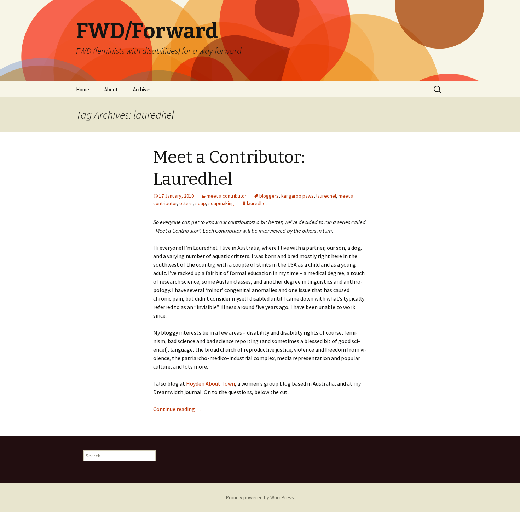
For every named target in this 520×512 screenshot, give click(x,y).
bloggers (269, 196)
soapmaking (221, 203)
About (111, 89)
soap (200, 203)
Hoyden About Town (210, 383)
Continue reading (177, 409)
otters (186, 203)
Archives (142, 89)
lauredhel (326, 196)
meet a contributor (227, 196)
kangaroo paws (297, 196)
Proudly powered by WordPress (260, 497)
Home (82, 89)
